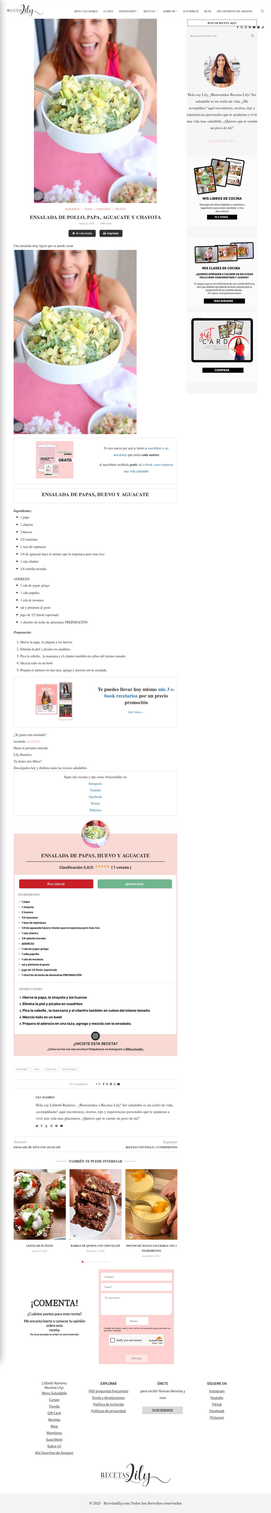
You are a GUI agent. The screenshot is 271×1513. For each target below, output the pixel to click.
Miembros (54, 1432)
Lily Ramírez (45, 1097)
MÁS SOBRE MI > (222, 140)
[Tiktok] (263, 27)
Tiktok (217, 1404)
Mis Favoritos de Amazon (54, 1452)
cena (36, 1069)
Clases (108, 11)
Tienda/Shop (127, 11)
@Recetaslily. (134, 1049)
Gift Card (54, 1413)
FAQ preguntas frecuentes (108, 1391)
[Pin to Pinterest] (111, 1084)
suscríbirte (33, 741)
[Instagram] (246, 27)
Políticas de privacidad (108, 1411)
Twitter (95, 803)
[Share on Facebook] (103, 1084)
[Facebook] (237, 27)
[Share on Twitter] (107, 1084)
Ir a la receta (84, 233)
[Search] (262, 11)
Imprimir (113, 233)
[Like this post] (99, 1084)
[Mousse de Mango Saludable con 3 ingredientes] (151, 1204)
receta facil (70, 1069)
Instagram (95, 783)
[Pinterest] (250, 27)
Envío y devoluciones (108, 1397)
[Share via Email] (118, 1084)
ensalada (51, 1069)
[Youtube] (254, 27)
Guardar (57, 884)
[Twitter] (241, 27)
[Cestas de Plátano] (40, 1204)
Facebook (95, 796)
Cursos (54, 1399)
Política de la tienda (108, 1404)
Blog (207, 11)
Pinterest (95, 810)
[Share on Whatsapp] (115, 1084)
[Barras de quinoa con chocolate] (96, 1204)
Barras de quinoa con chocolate (95, 1246)
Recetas (149, 11)
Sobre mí (169, 11)
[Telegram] (258, 27)
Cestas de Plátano (39, 1246)
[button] (18, 1216)
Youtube (95, 790)
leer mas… (136, 711)
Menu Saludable (86, 11)
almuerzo (21, 1069)
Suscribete (191, 11)
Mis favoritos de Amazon (234, 11)
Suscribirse (162, 1410)
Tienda (54, 1406)
